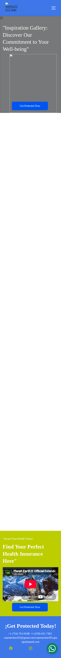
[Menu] (54, 8)
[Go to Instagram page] (32, 648)
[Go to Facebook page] (12, 648)
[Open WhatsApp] (52, 648)
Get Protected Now (30, 105)
